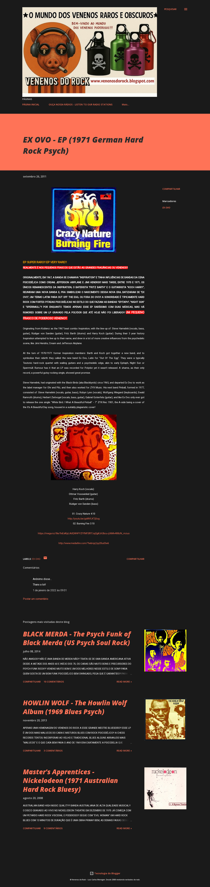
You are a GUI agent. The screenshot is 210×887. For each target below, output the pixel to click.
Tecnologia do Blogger (107, 873)
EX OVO (166, 207)
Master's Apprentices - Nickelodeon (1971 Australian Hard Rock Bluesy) (70, 780)
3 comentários (53, 750)
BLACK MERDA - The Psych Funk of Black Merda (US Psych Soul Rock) (77, 638)
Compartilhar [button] (171, 188)
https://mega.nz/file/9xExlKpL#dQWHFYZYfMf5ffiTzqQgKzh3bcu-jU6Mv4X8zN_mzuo (84, 533)
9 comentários (53, 828)
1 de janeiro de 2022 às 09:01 (50, 590)
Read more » (124, 681)
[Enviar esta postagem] (45, 558)
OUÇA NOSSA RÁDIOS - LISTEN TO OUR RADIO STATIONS (80, 104)
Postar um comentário (35, 598)
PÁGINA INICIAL (30, 104)
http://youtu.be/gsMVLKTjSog (84, 518)
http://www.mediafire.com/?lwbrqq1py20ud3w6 (84, 543)
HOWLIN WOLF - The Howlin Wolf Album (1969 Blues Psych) (75, 707)
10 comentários (54, 681)
